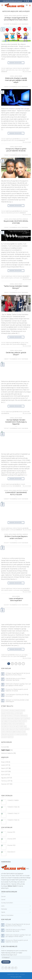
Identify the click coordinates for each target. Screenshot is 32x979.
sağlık (7, 344)
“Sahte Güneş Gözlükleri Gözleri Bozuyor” (16, 287)
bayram (3, 70)
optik (14, 656)
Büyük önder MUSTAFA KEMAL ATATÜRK (16, 222)
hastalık (23, 484)
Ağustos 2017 (5, 778)
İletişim (22, 974)
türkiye (23, 70)
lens (12, 656)
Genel (3, 899)
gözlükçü (27, 718)
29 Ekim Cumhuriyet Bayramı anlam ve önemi (16, 537)
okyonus (3, 212)
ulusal (27, 70)
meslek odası (22, 726)
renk (3, 731)
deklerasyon (24, 715)
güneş (22, 342)
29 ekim (7, 710)
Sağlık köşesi (12, 15)
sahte (11, 344)
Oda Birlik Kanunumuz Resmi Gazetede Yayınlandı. (15, 679)
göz (19, 342)
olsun (19, 70)
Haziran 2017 (5, 784)
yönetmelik (24, 734)
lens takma (4, 726)
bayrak (11, 277)
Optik (3, 912)
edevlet (20, 411)
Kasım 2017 (5, 768)
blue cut (20, 138)
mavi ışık (16, 140)
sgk (2, 413)
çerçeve (4, 737)
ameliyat (16, 654)
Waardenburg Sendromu (13, 212)
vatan (21, 277)
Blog (17, 974)
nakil (13, 486)
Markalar (4, 909)
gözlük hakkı (26, 411)
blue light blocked (6, 140)
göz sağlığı (24, 654)
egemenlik (8, 70)
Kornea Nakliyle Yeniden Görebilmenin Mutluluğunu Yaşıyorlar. (16, 422)
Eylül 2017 (4, 774)
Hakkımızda (10, 974)
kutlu (13, 70)
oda (7, 729)
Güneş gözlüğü (13, 721)
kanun (24, 721)
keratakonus (4, 486)
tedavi (18, 656)
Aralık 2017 (4, 765)
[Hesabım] (30, 5)
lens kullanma (20, 723)
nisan (16, 70)
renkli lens (8, 731)
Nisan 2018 (4, 762)
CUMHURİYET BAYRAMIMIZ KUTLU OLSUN (16, 493)
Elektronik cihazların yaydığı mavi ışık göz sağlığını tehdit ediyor (16, 80)
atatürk (7, 277)
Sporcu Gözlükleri (7, 915)
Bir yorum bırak (27, 71)
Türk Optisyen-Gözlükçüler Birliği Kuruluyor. (17, 695)
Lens (2, 906)
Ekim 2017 (4, 771)
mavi (12, 140)
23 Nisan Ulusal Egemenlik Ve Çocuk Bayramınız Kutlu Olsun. (16, 19)
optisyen (26, 729)
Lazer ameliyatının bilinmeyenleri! (16, 599)
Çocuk (3, 896)
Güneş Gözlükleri (7, 903)
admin (19, 24)
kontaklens (4, 656)
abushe (20, 211)
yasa (18, 734)
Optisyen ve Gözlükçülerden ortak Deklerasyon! (17, 700)
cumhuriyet (16, 277)
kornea (10, 486)
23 (29, 68)
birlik (8, 713)
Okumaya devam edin (16, 62)
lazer (8, 656)
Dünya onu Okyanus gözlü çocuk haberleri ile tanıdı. (16, 150)
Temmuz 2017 (6, 781)
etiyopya (25, 211)
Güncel (6, 15)
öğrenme (10, 737)
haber (20, 721)
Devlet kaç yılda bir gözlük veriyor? (16, 354)
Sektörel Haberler (22, 15)
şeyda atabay (16, 344)
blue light (25, 138)
